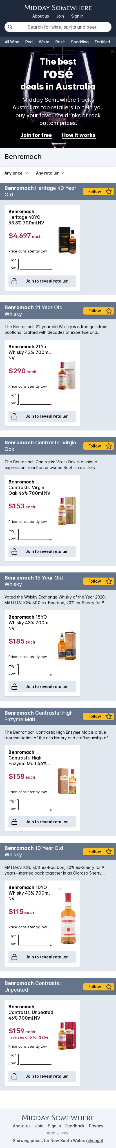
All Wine (12, 41)
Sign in (77, 16)
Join (60, 16)
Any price (14, 173)
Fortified (102, 41)
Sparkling (80, 41)
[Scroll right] (111, 248)
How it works (79, 135)
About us (40, 16)
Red (29, 41)
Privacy (96, 1125)
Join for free (36, 135)
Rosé (60, 41)
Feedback (74, 1125)
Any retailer (47, 173)
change (95, 1140)
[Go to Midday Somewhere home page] (58, 7)
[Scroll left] (5, 248)
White (44, 41)
